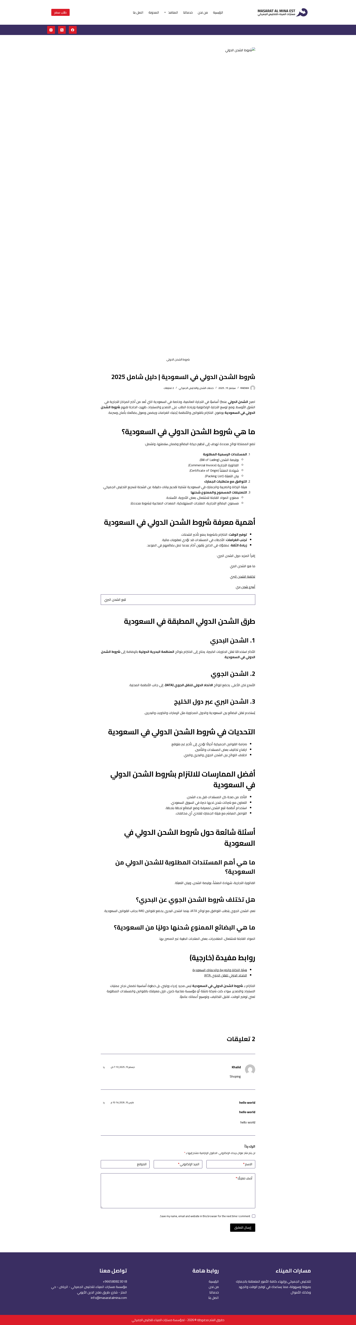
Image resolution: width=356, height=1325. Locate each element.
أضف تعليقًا (244, 1178)
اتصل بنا (138, 12)
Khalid (236, 1067)
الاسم (247, 1164)
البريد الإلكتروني (188, 1164)
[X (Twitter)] (62, 30)
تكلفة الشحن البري (242, 576)
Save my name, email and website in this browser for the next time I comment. (204, 1216)
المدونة (154, 12)
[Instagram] (51, 30)
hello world (247, 1102)
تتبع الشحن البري (115, 599)
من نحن (203, 12)
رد (104, 1067)
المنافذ (173, 12)
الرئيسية (218, 12)
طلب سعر (60, 12)
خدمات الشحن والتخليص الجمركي (196, 388)
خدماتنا (188, 12)
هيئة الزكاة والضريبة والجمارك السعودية (219, 970)
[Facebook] (73, 30)
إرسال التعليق (242, 1228)
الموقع (141, 1164)
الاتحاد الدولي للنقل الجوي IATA (225, 975)
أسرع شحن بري (245, 587)
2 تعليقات (169, 388)
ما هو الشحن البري (242, 566)
